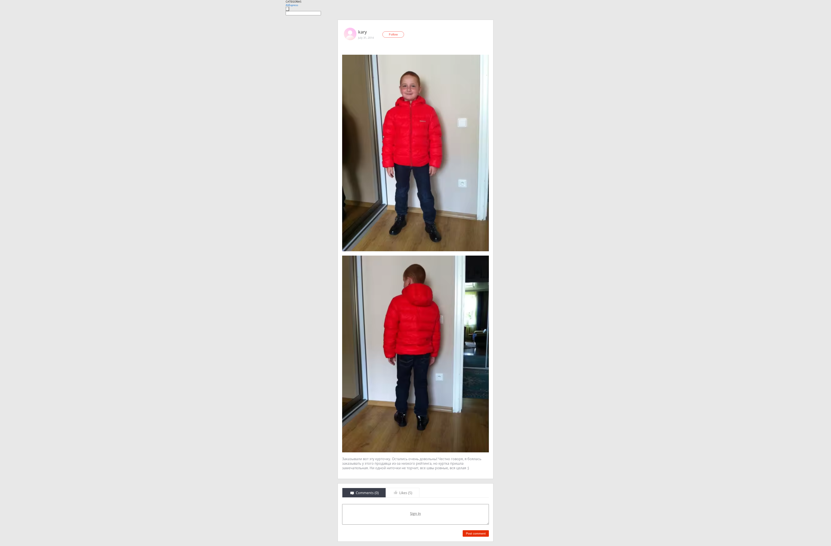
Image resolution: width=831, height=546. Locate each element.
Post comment (476, 533)
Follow (393, 34)
